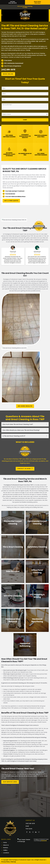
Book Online (8, 74)
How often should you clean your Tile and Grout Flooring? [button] (21, 430)
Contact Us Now (24, 468)
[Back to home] (25, 15)
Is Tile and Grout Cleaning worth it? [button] (14, 436)
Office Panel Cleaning (37, 571)
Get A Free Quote (11, 200)
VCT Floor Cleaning (13, 596)
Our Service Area (10, 782)
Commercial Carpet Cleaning (37, 522)
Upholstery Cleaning (37, 547)
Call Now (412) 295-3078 (13, 2)
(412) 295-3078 (8, 69)
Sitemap (13, 862)
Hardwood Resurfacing (37, 620)
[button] (2, 15)
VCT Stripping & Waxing (37, 595)
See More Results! (25, 406)
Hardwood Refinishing (25, 644)
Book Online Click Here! (37, 2)
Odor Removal (13, 571)
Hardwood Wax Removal (13, 620)
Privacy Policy (5, 862)
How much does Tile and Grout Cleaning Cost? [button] (18, 424)
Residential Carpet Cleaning (13, 522)
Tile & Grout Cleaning (13, 547)
